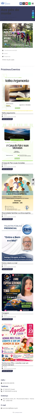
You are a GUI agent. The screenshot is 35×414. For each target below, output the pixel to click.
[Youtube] (26, 3)
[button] (32, 3)
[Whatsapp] (29, 3)
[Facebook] (21, 3)
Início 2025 (4, 17)
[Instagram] (23, 3)
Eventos (12, 17)
